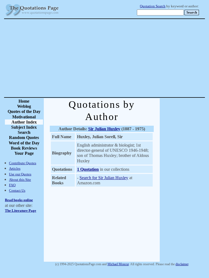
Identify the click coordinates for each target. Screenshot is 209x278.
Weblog (24, 106)
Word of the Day (24, 143)
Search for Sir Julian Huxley (103, 177)
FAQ (12, 185)
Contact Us (17, 190)
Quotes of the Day (24, 111)
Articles (14, 168)
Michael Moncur (118, 264)
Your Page (24, 153)
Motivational (24, 117)
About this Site (20, 180)
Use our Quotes (20, 174)
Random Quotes (24, 137)
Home (24, 101)
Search (24, 132)
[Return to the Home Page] (32, 16)
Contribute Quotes (22, 163)
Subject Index (24, 127)
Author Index (24, 122)
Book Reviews (24, 148)
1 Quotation (88, 169)
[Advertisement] (123, 58)
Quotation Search (152, 6)
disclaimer (182, 264)
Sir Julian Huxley (104, 129)
